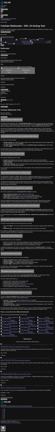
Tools (5, 18)
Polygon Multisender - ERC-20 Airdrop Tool (45, 318)
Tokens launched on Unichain (24, 301)
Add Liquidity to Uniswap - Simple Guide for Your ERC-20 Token (16, 374)
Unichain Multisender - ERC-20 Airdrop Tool (10, 332)
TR (4, 411)
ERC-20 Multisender (11, 18)
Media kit (30, 406)
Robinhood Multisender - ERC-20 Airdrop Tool (9, 335)
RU (4, 417)
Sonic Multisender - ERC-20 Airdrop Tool (45, 329)
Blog (14, 406)
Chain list (17, 406)
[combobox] (2, 11)
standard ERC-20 (45, 176)
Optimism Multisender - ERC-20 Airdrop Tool (45, 321)
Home (2, 18)
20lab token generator (25, 131)
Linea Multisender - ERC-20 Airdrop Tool (28, 326)
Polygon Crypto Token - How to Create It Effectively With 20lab (15, 360)
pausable (27, 198)
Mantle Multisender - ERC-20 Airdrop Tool (45, 326)
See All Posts (4, 399)
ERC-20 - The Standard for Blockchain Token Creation (13, 387)
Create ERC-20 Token (5, 32)
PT (4, 414)
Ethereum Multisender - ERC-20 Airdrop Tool (9, 318)
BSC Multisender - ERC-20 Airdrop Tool (27, 318)
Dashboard (10, 406)
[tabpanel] (27, 90)
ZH (4, 410)
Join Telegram (4, 116)
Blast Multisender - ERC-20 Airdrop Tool (10, 329)
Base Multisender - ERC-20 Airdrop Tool (45, 323)
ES (4, 413)
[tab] (9, 70)
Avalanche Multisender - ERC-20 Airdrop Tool (9, 321)
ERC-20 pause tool (21, 285)
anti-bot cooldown (30, 283)
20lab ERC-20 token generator (24, 195)
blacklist (22, 283)
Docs (26, 406)
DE (4, 415)
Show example (4, 89)
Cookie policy (18, 422)
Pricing (6, 406)
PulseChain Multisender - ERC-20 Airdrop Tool (27, 323)
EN (4, 409)
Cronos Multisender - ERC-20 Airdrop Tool (9, 323)
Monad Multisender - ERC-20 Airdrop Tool (45, 332)
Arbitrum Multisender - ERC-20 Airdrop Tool (27, 321)
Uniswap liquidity (28, 307)
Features (2, 406)
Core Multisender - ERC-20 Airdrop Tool (9, 326)
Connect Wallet (4, 9)
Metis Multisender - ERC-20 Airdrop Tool (28, 329)
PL (4, 418)
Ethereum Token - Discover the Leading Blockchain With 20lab (15, 346)
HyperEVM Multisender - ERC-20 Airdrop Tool (27, 332)
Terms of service (4, 422)
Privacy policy (11, 422)
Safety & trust (22, 406)
